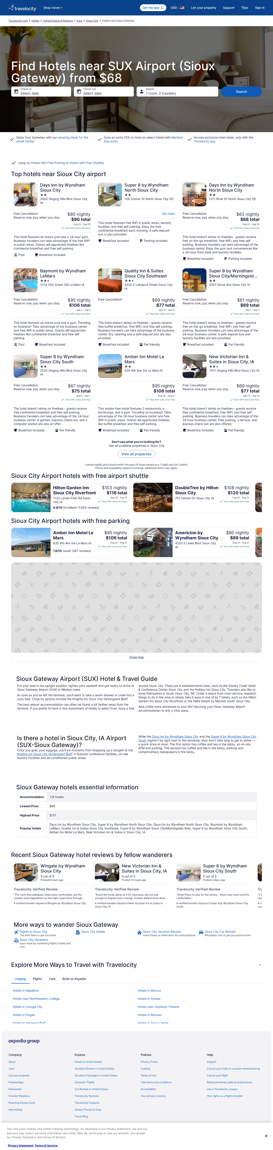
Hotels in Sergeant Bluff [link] (29, 1023)
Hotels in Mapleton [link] (26, 990)
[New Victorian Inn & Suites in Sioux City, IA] (221, 393)
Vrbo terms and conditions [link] (156, 1082)
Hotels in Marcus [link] (149, 990)
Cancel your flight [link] (217, 1075)
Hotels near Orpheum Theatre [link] (158, 1006)
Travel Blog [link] (81, 1116)
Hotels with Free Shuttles (87, 163)
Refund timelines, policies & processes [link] (229, 1082)
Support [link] (211, 1061)
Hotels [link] (35, 20)
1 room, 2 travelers (161, 93)
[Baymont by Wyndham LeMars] (52, 307)
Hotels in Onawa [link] (149, 998)
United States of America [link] (58, 20)
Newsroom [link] (15, 1089)
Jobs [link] (11, 1068)
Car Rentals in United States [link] (91, 1089)
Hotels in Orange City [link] (27, 1006)
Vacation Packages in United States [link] (96, 1075)
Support (228, 7)
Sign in (259, 7)
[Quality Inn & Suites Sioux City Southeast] (136, 307)
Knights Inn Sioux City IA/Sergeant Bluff (44, 754)
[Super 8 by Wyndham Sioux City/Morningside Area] (221, 307)
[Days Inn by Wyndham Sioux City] (52, 221)
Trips (244, 7)
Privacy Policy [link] (149, 1061)
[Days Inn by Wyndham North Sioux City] (221, 221)
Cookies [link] (146, 1068)
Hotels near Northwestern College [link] (36, 998)
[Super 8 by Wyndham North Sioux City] (136, 221)
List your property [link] (19, 1075)
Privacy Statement (20, 1145)
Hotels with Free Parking (48, 163)
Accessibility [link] (148, 1089)
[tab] (20, 979)
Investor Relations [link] (19, 1095)
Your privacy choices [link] (153, 1095)
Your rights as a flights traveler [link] (225, 1095)
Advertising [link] (15, 1109)
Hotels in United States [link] (88, 1061)
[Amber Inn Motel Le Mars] (136, 393)
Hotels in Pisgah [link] (24, 1015)
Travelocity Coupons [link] (87, 1102)
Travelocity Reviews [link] (87, 1095)
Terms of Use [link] (148, 1075)
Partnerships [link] (16, 1082)
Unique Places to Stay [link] (88, 1109)
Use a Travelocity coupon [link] (222, 1089)
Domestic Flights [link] (84, 1082)
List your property (203, 7)
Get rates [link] (168, 213)
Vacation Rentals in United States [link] (94, 1068)
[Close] (266, 1136)
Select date (29, 93)
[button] (136, 965)
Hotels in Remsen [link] (150, 1015)
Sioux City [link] (92, 20)
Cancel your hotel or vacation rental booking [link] (233, 1068)
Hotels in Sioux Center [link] (153, 1023)
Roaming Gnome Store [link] (22, 1102)
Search (241, 91)
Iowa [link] (79, 20)
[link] (44, 933)
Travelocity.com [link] (18, 20)
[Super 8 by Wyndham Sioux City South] (52, 393)
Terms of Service (46, 1145)
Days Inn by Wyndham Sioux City (175, 736)
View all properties (136, 454)
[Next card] (261, 497)
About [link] (12, 1061)
